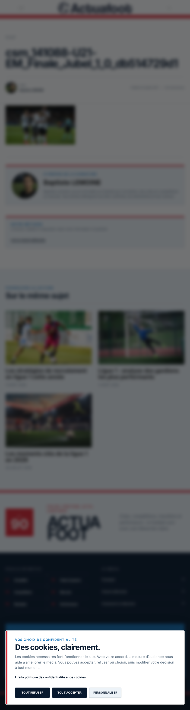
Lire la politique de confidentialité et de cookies (50, 677)
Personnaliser (105, 692)
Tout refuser (32, 692)
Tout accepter (69, 692)
